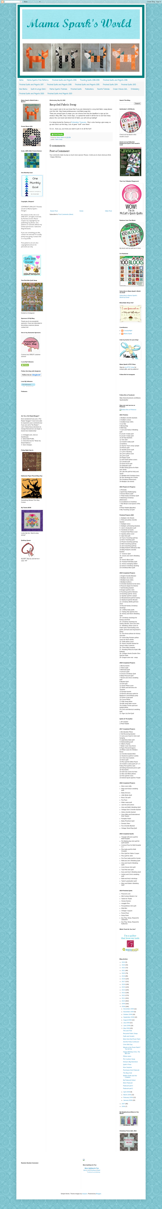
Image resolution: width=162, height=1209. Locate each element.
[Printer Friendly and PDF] (57, 135)
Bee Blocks (23, 89)
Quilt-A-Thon (127, 1064)
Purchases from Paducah (131, 1070)
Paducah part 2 (128, 1088)
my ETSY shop (129, 367)
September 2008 (128, 1017)
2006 (123, 1106)
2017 (123, 981)
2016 (123, 984)
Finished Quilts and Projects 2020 (31, 93)
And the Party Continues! (131, 1042)
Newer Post (54, 211)
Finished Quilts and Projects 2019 (64, 80)
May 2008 (126, 1028)
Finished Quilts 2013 (128, 84)
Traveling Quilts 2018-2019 (90, 80)
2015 (123, 987)
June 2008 (127, 1025)
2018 (123, 979)
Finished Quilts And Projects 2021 (60, 93)
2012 (123, 995)
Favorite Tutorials (103, 89)
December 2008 (128, 1009)
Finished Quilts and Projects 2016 (59, 84)
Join (84, 1170)
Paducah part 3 (128, 1086)
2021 (123, 970)
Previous (93, 1170)
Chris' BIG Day (127, 1044)
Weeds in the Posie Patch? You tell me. (131, 1048)
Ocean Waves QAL (120, 89)
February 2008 (128, 1097)
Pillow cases (127, 1056)
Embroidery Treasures (78, 122)
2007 (123, 1104)
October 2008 (127, 1014)
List (88, 1170)
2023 (123, 965)
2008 (123, 1006)
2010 (123, 1001)
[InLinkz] (84, 1159)
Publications (89, 89)
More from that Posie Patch (131, 1039)
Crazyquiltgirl (128, 330)
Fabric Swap (58, 139)
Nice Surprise (127, 1067)
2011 (123, 998)
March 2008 (127, 1095)
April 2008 (126, 1092)
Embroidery (135, 89)
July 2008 (126, 1023)
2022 (123, 968)
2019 (123, 976)
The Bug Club (127, 1073)
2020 (123, 973)
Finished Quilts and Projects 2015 (87, 84)
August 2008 (127, 1020)
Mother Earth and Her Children (130, 1076)
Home (21, 80)
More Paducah (128, 1083)
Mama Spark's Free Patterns (38, 80)
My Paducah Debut (129, 1080)
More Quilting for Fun (92, 1168)
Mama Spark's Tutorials (58, 89)
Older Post (108, 211)
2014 (123, 990)
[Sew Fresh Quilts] (32, 275)
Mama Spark (60, 137)
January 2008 (128, 1100)
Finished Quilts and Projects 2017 (31, 84)
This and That (127, 1031)
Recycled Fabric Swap (130, 1033)
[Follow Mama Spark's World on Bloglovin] (31, 376)
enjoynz (84, 1194)
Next (98, 1170)
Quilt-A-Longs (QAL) (38, 89)
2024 (123, 962)
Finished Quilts (76, 89)
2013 (123, 993)
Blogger (98, 1194)
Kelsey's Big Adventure (130, 1062)
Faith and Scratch (128, 1036)
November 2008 (128, 1012)
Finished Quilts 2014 (110, 84)
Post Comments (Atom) (65, 214)
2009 (123, 1004)
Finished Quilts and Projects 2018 (115, 80)
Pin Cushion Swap (129, 1059)
